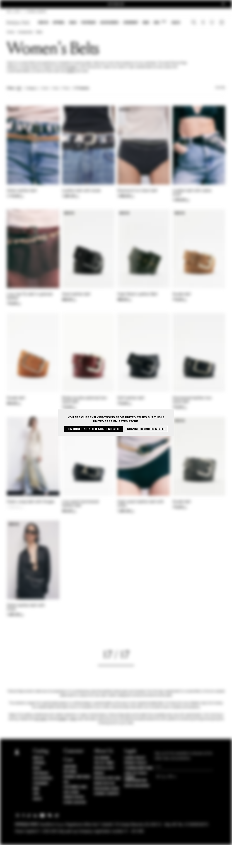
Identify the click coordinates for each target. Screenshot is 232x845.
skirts (73, 719)
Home (10, 32)
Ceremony (130, 22)
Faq (66, 782)
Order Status (74, 797)
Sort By (220, 87)
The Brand (102, 758)
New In (43, 22)
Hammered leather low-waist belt (193, 400)
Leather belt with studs (81, 191)
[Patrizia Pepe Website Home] (18, 23)
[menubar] (109, 23)
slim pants (40, 719)
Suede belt (182, 294)
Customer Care (75, 787)
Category (31, 88)
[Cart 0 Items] (222, 23)
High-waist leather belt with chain (140, 504)
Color (44, 88)
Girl (160, 22)
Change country (106, 793)
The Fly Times (104, 763)
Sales (176, 22)
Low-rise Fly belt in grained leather (29, 296)
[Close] (223, 4)
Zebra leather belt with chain (26, 607)
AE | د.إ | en (13, 12)
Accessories (109, 22)
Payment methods (77, 777)
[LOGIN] (203, 23)
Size (55, 88)
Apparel (59, 22)
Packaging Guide (106, 788)
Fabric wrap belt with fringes (31, 502)
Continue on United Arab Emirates (94, 429)
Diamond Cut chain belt (137, 191)
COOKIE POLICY (134, 758)
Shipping (70, 766)
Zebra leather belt (22, 191)
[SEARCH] (193, 23)
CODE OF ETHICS (135, 773)
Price (66, 88)
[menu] (109, 23)
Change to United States (146, 429)
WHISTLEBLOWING (136, 785)
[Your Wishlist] (212, 23)
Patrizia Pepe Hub (107, 778)
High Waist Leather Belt (137, 294)
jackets (70, 71)
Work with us (104, 783)
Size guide (71, 792)
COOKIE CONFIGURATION (135, 779)
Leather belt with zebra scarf (192, 192)
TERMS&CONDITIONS (138, 768)
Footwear (88, 22)
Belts (39, 32)
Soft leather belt (130, 398)
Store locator (75, 802)
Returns (70, 771)
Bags (73, 22)
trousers (70, 67)
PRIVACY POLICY (135, 763)
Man (146, 22)
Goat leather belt (76, 294)
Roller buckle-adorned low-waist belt (85, 400)
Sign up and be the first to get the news (116, 4)
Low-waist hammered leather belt (80, 504)
